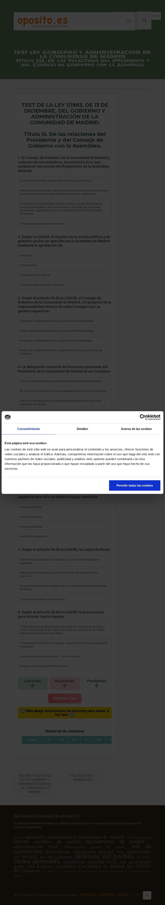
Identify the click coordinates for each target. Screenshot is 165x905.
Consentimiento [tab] (28, 428)
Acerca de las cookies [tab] (136, 428)
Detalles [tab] (82, 428)
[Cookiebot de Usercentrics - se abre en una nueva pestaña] (142, 417)
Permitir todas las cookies (135, 485)
